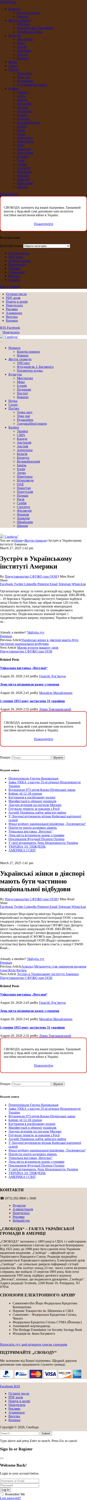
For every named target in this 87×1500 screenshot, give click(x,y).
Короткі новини (28, 13)
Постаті (22, 54)
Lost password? (10, 1498)
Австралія (24, 103)
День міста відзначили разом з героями (29, 684)
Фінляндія (24, 172)
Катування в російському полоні (31, 797)
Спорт (13, 66)
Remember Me (15, 1494)
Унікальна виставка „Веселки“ (24, 668)
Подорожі (24, 50)
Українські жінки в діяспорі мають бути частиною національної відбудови (39, 642)
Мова (21, 43)
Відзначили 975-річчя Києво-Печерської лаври (41, 790)
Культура (14, 35)
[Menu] (1, 341)
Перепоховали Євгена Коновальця (33, 778)
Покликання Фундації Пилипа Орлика (36, 839)
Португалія (25, 153)
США (21, 96)
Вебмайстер (21, 1220)
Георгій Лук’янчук (52, 676)
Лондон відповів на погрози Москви (34, 805)
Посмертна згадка (30, 31)
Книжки (14, 279)
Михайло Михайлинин (55, 693)
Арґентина (25, 111)
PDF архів (15, 257)
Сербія (21, 164)
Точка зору (25, 73)
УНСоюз (23, 24)
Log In (5, 1489)
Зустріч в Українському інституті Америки (48, 974)
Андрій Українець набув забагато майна (37, 812)
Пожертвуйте (43, 224)
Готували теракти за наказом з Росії (34, 808)
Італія (21, 130)
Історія (22, 47)
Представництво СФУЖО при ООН (31, 576)
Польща (22, 156)
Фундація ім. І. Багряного (35, 28)
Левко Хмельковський (55, 709)
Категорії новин (11, 246)
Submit (46, 1433)
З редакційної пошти (32, 84)
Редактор (19, 1205)
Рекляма (14, 268)
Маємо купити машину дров (37, 647)
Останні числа (18, 253)
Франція (23, 175)
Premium (6, 636)
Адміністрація (23, 1209)
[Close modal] (1, 1458)
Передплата (16, 264)
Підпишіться (9, 194)
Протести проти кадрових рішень (32, 827)
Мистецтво (25, 39)
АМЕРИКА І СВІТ (22, 850)
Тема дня (23, 77)
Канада (22, 100)
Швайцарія (25, 183)
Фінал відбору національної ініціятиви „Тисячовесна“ (47, 824)
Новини (14, 9)
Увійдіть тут (35, 632)
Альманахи (16, 272)
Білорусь (23, 119)
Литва (21, 134)
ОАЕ (20, 145)
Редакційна (25, 81)
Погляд (13, 69)
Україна (22, 92)
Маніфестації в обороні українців (32, 801)
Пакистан (24, 149)
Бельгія (22, 115)
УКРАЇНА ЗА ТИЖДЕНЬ (27, 846)
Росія (20, 160)
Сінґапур (23, 168)
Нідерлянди (25, 141)
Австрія (22, 107)
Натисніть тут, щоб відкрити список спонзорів (33, 1344)
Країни (13, 88)
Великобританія (28, 122)
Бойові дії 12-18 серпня (25, 793)
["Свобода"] (9, 337)
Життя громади (19, 20)
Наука (12, 62)
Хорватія (23, 179)
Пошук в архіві (19, 261)
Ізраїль (21, 126)
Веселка (14, 276)
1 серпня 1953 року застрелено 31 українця (32, 701)
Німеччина (25, 137)
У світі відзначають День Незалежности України (43, 843)
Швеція (22, 187)
